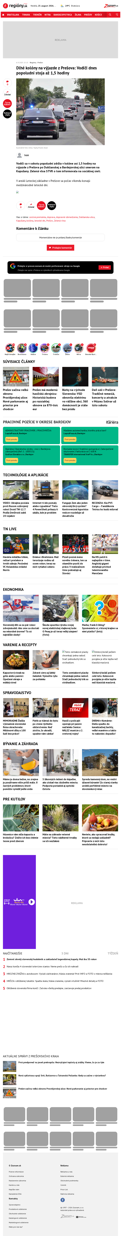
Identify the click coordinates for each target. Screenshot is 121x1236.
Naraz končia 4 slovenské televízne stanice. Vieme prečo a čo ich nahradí (43, 966)
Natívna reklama (67, 1194)
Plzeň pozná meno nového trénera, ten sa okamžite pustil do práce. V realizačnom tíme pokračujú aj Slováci (74, 565)
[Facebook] (62, 1200)
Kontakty (13, 1198)
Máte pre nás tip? (16, 1227)
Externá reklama (67, 1176)
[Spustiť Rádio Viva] (19, 899)
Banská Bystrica (63, 14)
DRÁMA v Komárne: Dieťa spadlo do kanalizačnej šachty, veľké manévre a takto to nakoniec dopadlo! (104, 727)
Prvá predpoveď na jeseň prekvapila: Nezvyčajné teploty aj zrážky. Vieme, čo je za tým (61, 1062)
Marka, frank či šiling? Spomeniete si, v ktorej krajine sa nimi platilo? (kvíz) (100, 628)
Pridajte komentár (62, 247)
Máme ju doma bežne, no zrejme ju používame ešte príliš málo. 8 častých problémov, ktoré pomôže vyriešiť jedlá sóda (20, 784)
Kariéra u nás (14, 1185)
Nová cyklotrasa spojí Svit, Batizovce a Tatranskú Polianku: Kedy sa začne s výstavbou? (62, 1075)
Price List (64, 1189)
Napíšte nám (14, 1189)
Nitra (48, 14)
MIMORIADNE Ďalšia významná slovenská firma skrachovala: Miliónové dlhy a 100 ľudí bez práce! (14, 727)
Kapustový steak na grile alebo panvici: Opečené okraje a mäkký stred (13, 677)
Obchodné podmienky (69, 1180)
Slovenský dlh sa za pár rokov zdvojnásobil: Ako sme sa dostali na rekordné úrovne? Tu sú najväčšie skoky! (21, 629)
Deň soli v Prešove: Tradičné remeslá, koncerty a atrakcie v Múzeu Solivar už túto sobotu (104, 397)
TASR (26, 155)
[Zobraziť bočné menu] (116, 15)
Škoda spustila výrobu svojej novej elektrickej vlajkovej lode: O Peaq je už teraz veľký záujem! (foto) (59, 629)
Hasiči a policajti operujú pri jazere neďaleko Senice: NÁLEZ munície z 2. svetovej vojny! (72, 727)
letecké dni (39, 220)
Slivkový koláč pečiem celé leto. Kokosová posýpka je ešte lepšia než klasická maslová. (104, 677)
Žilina (78, 14)
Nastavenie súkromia (17, 1180)
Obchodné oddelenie (17, 1213)
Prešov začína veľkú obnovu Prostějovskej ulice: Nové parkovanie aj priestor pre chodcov (15, 399)
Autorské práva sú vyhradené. (72, 1210)
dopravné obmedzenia (67, 217)
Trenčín (37, 14)
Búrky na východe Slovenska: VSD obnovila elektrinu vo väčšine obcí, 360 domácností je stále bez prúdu (75, 399)
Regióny (33, 62)
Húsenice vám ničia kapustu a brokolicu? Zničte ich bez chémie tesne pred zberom (20, 838)
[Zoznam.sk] (68, 1217)
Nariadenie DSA (15, 1194)
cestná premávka (37, 217)
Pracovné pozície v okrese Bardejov (37, 421)
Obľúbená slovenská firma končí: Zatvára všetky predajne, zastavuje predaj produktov (49, 988)
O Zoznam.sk (15, 1165)
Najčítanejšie (12, 953)
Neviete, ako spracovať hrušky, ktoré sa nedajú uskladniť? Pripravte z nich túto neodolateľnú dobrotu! (98, 839)
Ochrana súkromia (16, 1176)
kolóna (30, 220)
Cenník (63, 1185)
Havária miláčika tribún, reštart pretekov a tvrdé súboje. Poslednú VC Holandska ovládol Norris (15, 563)
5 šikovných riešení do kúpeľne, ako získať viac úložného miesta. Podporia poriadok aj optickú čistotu (60, 784)
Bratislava (13, 14)
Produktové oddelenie (18, 1209)
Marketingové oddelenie (18, 1222)
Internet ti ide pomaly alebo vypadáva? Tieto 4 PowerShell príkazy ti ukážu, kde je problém (45, 507)
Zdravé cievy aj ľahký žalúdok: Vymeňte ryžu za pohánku (45, 676)
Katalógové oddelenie (18, 1218)
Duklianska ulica (87, 217)
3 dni (65, 953)
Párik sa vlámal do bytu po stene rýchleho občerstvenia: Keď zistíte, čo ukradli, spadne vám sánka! (45, 727)
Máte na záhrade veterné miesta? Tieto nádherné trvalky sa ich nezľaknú (59, 838)
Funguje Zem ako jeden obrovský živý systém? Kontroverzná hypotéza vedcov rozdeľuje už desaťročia (75, 509)
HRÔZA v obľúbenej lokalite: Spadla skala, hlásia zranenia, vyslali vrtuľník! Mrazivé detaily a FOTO (55, 980)
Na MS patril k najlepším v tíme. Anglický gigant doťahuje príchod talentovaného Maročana (101, 565)
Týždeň (113, 953)
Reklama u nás (66, 1172)
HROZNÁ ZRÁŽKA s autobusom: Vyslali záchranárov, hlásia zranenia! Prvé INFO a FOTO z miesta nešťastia (59, 973)
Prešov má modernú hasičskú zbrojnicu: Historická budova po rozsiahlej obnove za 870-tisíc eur (45, 399)
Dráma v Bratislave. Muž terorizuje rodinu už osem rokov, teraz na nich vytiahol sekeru (46, 561)
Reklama (64, 1165)
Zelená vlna (60, 220)
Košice (98, 14)
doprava (51, 217)
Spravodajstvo (14, 1205)
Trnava (26, 14)
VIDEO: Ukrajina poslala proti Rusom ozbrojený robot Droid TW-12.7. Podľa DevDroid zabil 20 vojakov (16, 509)
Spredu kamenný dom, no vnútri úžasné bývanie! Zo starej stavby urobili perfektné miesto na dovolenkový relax (99, 784)
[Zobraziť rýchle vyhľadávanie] (110, 15)
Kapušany (21, 220)
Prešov (88, 14)
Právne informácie (16, 1172)
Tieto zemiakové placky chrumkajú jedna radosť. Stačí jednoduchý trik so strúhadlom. (75, 677)
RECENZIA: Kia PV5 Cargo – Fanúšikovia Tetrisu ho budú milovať (105, 506)
